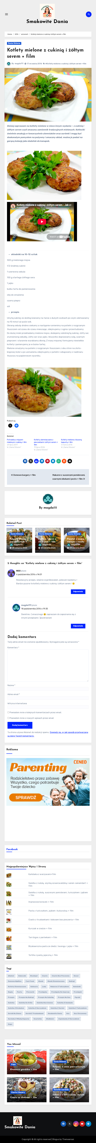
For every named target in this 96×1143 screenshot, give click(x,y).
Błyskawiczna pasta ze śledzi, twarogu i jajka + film (53, 946)
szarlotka (38, 1019)
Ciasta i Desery (18, 1092)
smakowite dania (55, 1013)
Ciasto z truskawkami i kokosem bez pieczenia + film (53, 919)
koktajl (72, 981)
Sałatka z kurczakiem (37, 1008)
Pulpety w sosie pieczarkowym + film (18, 542)
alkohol (11, 976)
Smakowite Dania (47, 21)
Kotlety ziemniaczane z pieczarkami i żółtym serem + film (46, 442)
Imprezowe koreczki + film (41, 902)
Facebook (12, 849)
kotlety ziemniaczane (17, 986)
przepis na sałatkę (46, 997)
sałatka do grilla (25, 1003)
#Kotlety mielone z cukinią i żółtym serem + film (65, 64)
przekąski (78, 992)
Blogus (55, 1139)
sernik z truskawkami (35, 1013)
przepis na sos (64, 997)
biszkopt (34, 976)
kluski (40, 981)
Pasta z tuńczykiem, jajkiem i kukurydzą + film (51, 911)
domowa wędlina (14, 981)
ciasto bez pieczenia (60, 976)
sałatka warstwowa (45, 1003)
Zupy (13, 1064)
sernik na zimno (14, 1013)
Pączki (77, 997)
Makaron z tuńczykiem (59, 986)
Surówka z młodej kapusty (18, 1019)
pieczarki (30, 992)
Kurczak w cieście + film (40, 928)
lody (44, 986)
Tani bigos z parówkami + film (42, 937)
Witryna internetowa (17, 703)
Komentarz (13, 647)
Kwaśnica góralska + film (23, 1069)
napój (10, 992)
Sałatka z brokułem (16, 1008)
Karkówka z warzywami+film (42, 874)
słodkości (50, 1019)
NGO (18, 571)
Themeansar (68, 1139)
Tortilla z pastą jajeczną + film (43, 955)
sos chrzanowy (80, 1013)
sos (68, 1013)
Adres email (14, 694)
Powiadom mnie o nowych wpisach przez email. (32, 718)
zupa (10, 1024)
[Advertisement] (48, 823)
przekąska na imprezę (60, 992)
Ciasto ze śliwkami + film (23, 1097)
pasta (19, 992)
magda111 (19, 64)
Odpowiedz (78, 592)
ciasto (45, 976)
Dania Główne (14, 43)
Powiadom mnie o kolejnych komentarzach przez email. (36, 712)
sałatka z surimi (57, 1008)
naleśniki (77, 986)
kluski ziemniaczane (56, 981)
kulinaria (34, 986)
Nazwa (11, 685)
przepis (11, 997)
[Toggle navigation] (6, 14)
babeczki (22, 976)
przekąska (42, 992)
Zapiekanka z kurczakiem (68, 1019)
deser (76, 976)
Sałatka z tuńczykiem (78, 1008)
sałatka (11, 1003)
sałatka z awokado (65, 1003)
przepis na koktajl (26, 997)
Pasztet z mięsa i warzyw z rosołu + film (76, 542)
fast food (30, 981)
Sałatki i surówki (61, 1090)
